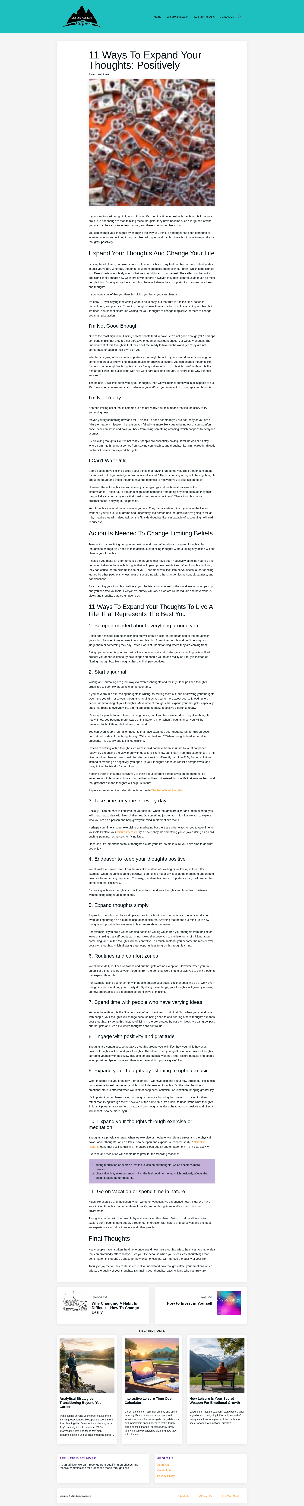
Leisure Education (177, 16)
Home (157, 16)
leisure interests (127, 832)
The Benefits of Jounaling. (167, 790)
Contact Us (227, 16)
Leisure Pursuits (204, 16)
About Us (163, 1464)
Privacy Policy (166, 1475)
